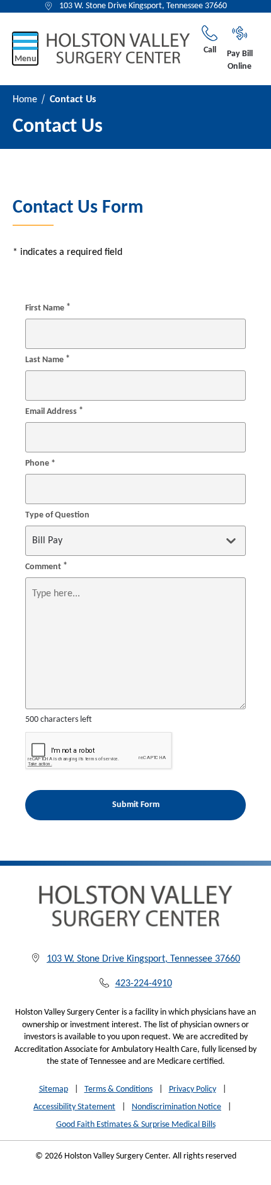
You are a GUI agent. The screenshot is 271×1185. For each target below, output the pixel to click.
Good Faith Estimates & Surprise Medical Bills (136, 1124)
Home (25, 100)
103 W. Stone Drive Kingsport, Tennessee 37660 (143, 6)
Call (210, 50)
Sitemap (53, 1089)
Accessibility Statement (74, 1107)
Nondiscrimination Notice (176, 1107)
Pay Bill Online (240, 60)
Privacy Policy (192, 1089)
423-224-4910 (143, 984)
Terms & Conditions (118, 1089)
